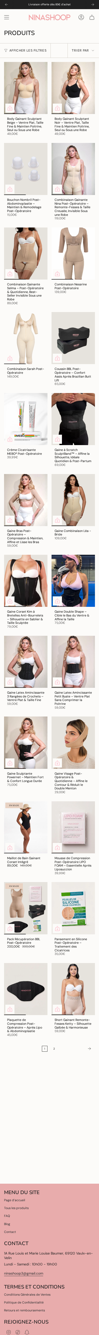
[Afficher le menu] (7, 17)
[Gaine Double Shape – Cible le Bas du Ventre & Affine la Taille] (73, 581)
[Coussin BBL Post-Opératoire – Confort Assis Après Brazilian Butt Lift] (73, 338)
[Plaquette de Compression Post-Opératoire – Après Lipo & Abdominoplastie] (25, 989)
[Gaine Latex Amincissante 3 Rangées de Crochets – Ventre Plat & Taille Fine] (25, 662)
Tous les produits (16, 1208)
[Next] (92, 4)
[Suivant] (76, 1048)
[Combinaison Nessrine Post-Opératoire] (73, 253)
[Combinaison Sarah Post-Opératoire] (25, 338)
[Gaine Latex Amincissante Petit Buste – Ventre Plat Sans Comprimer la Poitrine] (73, 662)
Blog (7, 1224)
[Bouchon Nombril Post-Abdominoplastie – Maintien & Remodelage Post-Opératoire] (25, 169)
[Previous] (6, 4)
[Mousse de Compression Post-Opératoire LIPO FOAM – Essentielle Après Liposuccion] (73, 827)
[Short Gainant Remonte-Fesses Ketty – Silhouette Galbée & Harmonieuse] (73, 989)
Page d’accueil (14, 1200)
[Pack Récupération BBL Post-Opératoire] (25, 908)
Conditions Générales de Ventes (27, 1295)
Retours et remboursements (24, 1310)
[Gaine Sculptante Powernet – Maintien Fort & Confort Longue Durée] (25, 743)
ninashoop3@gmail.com (23, 1273)
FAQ (7, 1216)
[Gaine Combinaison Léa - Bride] (73, 500)
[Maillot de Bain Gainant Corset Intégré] (25, 827)
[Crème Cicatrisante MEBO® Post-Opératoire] (25, 419)
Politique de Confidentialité (24, 1302)
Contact (10, 1232)
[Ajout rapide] (9, 108)
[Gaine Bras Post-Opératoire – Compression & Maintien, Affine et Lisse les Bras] (25, 500)
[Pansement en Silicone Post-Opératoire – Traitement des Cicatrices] (73, 908)
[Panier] (92, 17)
